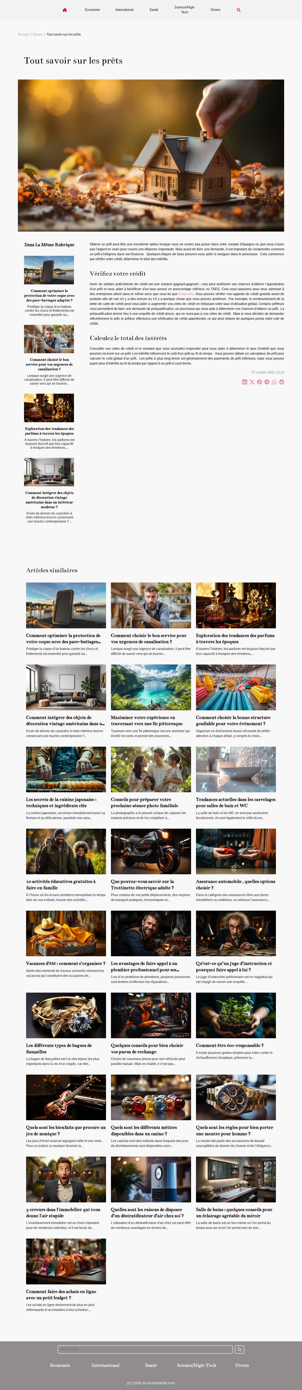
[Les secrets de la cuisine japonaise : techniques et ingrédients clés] (66, 769)
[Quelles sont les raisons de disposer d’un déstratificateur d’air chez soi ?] (151, 1179)
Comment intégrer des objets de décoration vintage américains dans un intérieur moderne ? (65, 724)
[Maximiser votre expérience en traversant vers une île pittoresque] (151, 687)
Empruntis (186, 294)
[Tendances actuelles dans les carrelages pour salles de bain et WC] (236, 769)
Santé (154, 10)
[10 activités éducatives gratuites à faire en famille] (66, 851)
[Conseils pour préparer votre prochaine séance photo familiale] (151, 769)
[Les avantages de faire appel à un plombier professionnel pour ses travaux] (151, 933)
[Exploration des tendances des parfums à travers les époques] (49, 408)
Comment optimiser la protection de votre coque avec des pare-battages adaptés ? (49, 295)
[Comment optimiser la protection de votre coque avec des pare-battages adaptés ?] (49, 270)
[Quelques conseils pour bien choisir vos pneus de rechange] (151, 1015)
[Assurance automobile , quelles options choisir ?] (236, 851)
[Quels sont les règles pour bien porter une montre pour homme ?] (236, 1097)
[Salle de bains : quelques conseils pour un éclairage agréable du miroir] (236, 1179)
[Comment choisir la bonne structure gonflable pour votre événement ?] (236, 687)
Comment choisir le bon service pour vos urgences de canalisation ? (49, 364)
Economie (92, 10)
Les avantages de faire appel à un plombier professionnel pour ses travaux (144, 970)
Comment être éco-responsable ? (230, 1045)
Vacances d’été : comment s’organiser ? (66, 963)
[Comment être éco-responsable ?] (236, 1015)
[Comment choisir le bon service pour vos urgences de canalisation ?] (49, 339)
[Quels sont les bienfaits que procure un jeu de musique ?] (66, 1097)
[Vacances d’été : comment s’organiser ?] (66, 933)
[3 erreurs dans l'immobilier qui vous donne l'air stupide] (66, 1179)
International (124, 10)
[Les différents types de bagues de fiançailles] (66, 1015)
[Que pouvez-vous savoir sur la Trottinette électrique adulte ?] (151, 851)
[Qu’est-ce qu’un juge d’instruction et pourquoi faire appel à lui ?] (236, 933)
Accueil (23, 34)
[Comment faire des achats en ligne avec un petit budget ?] (66, 1261)
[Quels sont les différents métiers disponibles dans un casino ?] (151, 1097)
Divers (215, 10)
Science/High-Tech (184, 10)
